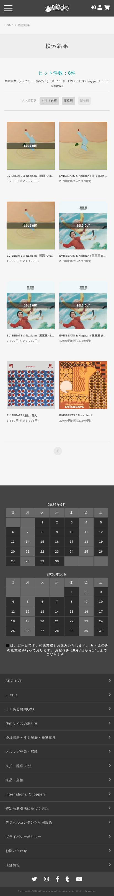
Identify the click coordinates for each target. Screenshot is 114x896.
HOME (9, 25)
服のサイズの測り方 (22, 724)
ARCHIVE (14, 681)
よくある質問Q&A (20, 709)
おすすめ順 (49, 100)
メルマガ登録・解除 (22, 752)
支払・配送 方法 (19, 766)
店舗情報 (13, 865)
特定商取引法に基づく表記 (27, 808)
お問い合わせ (16, 851)
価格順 (68, 100)
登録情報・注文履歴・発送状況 (31, 738)
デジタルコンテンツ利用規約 (29, 822)
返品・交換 (15, 780)
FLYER (11, 695)
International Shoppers (26, 794)
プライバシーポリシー (24, 837)
